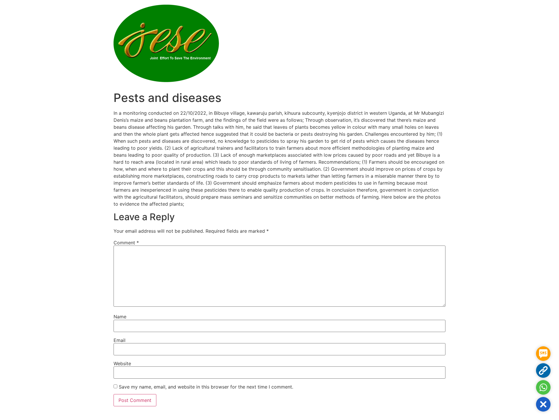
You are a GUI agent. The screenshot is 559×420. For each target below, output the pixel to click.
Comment (126, 242)
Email (119, 340)
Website (122, 363)
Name (120, 316)
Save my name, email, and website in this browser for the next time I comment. (206, 386)
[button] (543, 404)
